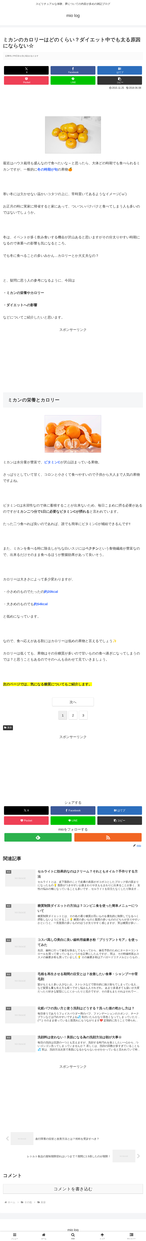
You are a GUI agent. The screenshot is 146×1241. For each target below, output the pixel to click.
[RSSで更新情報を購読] (107, 837)
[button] (119, 80)
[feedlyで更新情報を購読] (37, 837)
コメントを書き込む (73, 1189)
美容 (9, 727)
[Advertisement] (73, 101)
